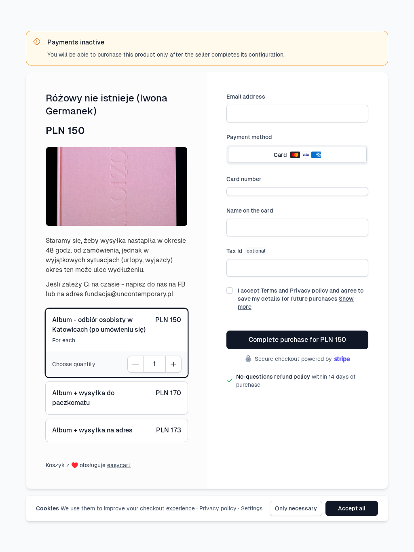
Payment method (249, 137)
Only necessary (296, 508)
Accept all (351, 508)
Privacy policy (218, 508)
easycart (119, 465)
